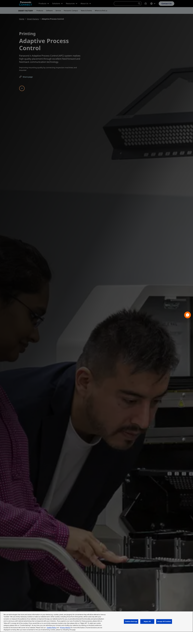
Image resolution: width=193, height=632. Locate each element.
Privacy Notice (65, 628)
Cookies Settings (131, 621)
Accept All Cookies (164, 621)
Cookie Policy (51, 628)
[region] (96, 621)
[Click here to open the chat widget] (187, 315)
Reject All (147, 621)
